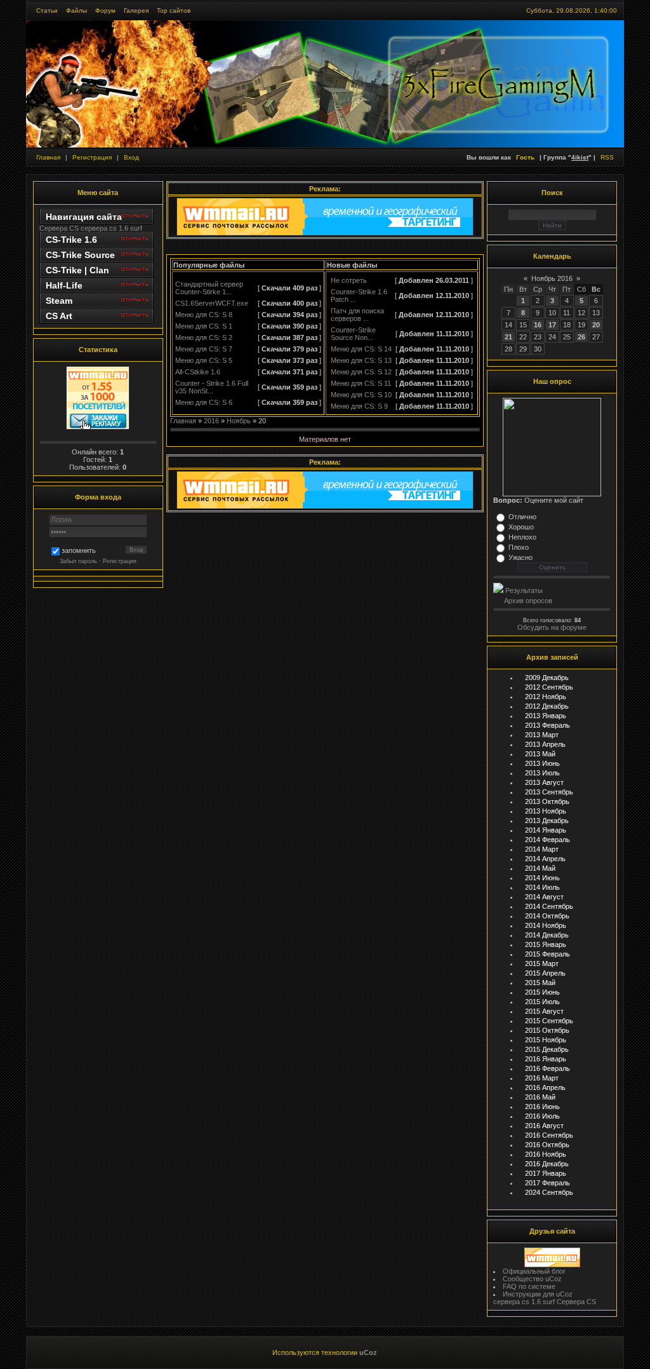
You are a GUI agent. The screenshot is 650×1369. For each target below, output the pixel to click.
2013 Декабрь (547, 820)
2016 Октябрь (547, 1144)
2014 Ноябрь (545, 925)
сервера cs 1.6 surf (111, 228)
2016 (211, 421)
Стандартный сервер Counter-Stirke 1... (209, 288)
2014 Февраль (547, 839)
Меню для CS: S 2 (203, 337)
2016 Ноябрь (545, 1154)
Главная (48, 157)
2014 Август (544, 897)
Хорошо (521, 527)
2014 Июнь (542, 878)
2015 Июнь (542, 992)
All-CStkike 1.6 (197, 372)
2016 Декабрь (547, 1164)
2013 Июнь (542, 763)
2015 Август (544, 1011)
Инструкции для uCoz (538, 1294)
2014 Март (542, 849)
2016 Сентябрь (549, 1135)
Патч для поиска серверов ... (357, 314)
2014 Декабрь (547, 935)
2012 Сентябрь (549, 687)
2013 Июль (542, 773)
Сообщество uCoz (532, 1279)
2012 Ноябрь (545, 696)
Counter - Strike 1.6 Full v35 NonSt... (211, 387)
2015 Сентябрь (549, 1021)
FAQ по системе (529, 1286)
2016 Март (542, 1078)
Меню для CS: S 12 (361, 372)
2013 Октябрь (547, 801)
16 (537, 325)
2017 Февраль (547, 1183)
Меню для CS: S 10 (361, 394)
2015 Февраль (547, 954)
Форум (105, 10)
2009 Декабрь (547, 677)
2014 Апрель (545, 858)
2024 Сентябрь (549, 1192)
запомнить (79, 551)
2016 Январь (545, 1059)
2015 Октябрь (547, 1030)
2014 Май (540, 868)
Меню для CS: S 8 (203, 314)
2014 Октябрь (547, 916)
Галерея (136, 10)
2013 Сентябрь (549, 792)
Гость (525, 157)
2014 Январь (545, 830)
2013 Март (542, 735)
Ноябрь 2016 (552, 278)
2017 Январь (545, 1173)
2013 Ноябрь (545, 811)
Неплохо (522, 537)
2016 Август (544, 1125)
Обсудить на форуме (552, 627)
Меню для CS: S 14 (361, 349)
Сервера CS (59, 228)
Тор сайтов (173, 10)
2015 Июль (542, 1001)
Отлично (522, 517)
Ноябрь (239, 421)
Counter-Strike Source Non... (353, 333)
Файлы (76, 10)
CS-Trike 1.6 (71, 240)
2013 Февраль (547, 725)
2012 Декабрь (547, 706)
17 (552, 325)
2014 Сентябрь (549, 906)
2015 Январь (545, 944)
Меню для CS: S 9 (359, 406)
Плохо (518, 547)
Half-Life (64, 285)
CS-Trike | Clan (77, 270)
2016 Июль (542, 1116)
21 (508, 337)
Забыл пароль (78, 561)
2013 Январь (545, 715)
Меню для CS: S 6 (203, 402)
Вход (131, 157)
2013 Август (544, 782)
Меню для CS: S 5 (203, 360)
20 (596, 325)
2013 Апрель (545, 744)
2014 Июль (542, 887)
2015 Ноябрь (545, 1040)
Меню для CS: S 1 (203, 326)
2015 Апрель (545, 973)
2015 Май (540, 982)
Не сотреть (349, 280)
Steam (59, 301)
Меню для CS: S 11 (361, 383)
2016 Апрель (545, 1087)
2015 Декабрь (547, 1049)
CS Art (59, 316)
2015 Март (542, 963)
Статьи (47, 10)
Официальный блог (534, 1271)
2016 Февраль (547, 1068)
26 (581, 337)
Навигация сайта (84, 217)
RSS (607, 157)
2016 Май (540, 1097)
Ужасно (520, 557)
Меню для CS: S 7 (203, 349)
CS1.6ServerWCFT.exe (211, 303)
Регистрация (92, 157)
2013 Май (540, 754)
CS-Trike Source (80, 255)
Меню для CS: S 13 (361, 360)
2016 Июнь (542, 1106)
